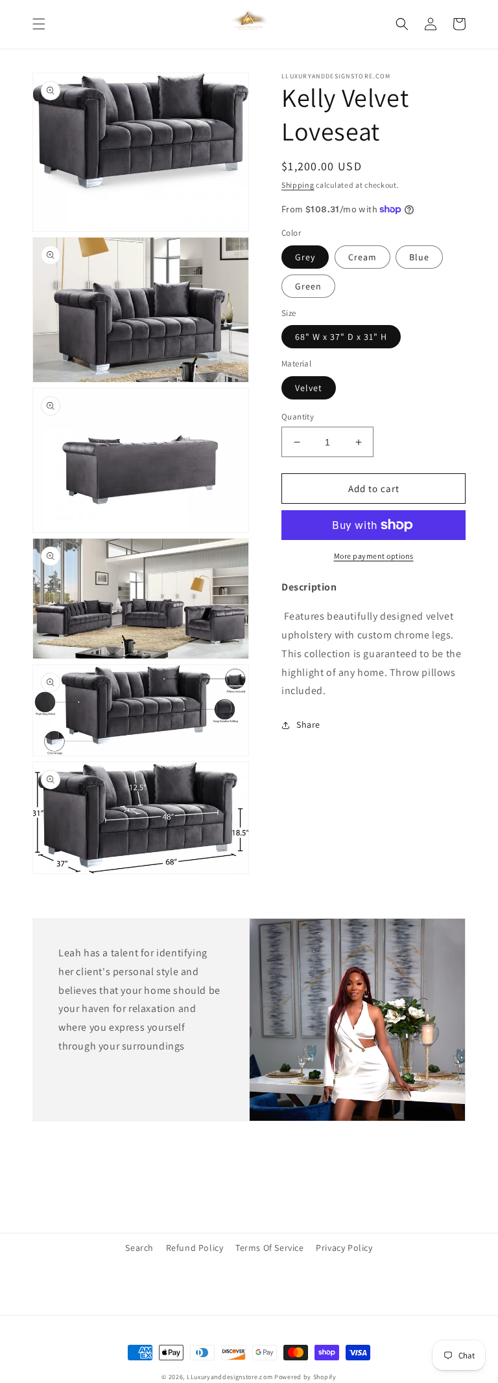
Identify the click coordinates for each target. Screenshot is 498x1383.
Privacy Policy (344, 1248)
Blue (419, 257)
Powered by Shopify (305, 1377)
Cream (362, 257)
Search (139, 1248)
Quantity (297, 416)
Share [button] (308, 724)
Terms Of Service (269, 1248)
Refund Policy (195, 1248)
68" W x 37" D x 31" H (341, 337)
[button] (39, 24)
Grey (305, 257)
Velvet (308, 388)
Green (308, 286)
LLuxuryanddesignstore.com (230, 1377)
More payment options (374, 556)
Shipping (297, 185)
